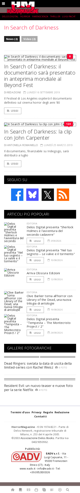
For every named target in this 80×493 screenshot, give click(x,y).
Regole (48, 412)
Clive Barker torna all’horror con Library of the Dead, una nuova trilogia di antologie (49, 299)
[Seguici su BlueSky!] (32, 195)
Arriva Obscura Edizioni (43, 273)
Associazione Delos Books (37, 438)
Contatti (40, 416)
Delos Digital (10, 16)
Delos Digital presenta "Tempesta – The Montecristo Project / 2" (49, 322)
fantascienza (40, 16)
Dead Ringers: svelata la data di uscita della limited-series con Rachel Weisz (38, 365)
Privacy (36, 412)
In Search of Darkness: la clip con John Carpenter (38, 134)
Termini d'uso (20, 412)
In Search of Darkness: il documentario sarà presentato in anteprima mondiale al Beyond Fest (39, 75)
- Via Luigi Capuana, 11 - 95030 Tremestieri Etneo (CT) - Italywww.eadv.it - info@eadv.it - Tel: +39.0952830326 (44, 463)
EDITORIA (32, 223)
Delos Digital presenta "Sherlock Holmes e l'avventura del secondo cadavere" (50, 231)
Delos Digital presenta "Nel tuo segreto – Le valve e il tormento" (51, 252)
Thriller (55, 16)
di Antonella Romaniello (21, 145)
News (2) (12, 39)
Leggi (14, 110)
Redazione (62, 412)
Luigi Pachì (68, 16)
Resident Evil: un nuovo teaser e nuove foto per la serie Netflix (38, 387)
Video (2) (29, 39)
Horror (25, 16)
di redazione (12, 92)
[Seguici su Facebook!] (17, 195)
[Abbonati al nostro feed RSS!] (63, 195)
